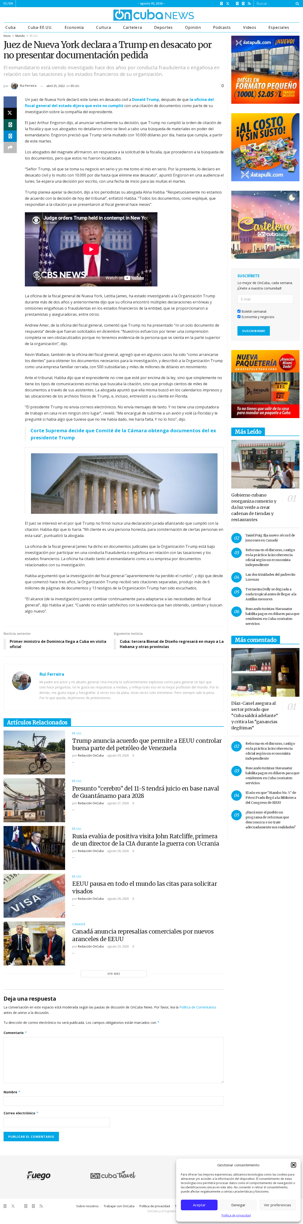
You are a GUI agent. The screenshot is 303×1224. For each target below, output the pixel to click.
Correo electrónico (21, 1113)
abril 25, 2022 (55, 86)
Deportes (163, 27)
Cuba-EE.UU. (40, 27)
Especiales (278, 27)
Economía (74, 27)
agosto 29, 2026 (118, 755)
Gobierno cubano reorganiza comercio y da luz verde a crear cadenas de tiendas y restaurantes (253, 507)
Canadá (78, 924)
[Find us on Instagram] (237, 3)
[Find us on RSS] (249, 3)
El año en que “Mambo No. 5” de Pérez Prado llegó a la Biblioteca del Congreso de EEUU (270, 798)
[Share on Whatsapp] (10, 124)
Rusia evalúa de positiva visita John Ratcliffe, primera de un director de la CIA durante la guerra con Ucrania (145, 840)
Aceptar (199, 1204)
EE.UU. (34, 36)
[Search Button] (296, 3)
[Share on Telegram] (10, 136)
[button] (293, 1165)
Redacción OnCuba (91, 755)
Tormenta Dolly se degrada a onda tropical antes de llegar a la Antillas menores (270, 594)
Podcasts (222, 27)
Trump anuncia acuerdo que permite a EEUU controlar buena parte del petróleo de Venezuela (147, 744)
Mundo (20, 36)
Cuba (10, 27)
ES (5, 3)
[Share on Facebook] (10, 102)
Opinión (193, 27)
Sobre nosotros (87, 1206)
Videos (249, 27)
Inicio (7, 36)
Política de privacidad (236, 1215)
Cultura (103, 27)
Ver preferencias (277, 1204)
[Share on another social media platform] (10, 147)
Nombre (12, 1092)
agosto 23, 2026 (118, 946)
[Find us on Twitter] (227, 3)
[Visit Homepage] (136, 15)
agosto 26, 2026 (118, 851)
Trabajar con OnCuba (119, 1206)
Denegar (238, 1204)
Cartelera (132, 27)
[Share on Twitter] (10, 113)
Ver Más (113, 973)
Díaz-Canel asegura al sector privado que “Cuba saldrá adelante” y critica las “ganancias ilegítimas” (254, 716)
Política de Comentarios (197, 1007)
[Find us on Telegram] (243, 3)
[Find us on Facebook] (221, 3)
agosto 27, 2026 (118, 803)
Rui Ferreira (28, 85)
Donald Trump (145, 99)
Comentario (15, 1032)
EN (11, 3)
